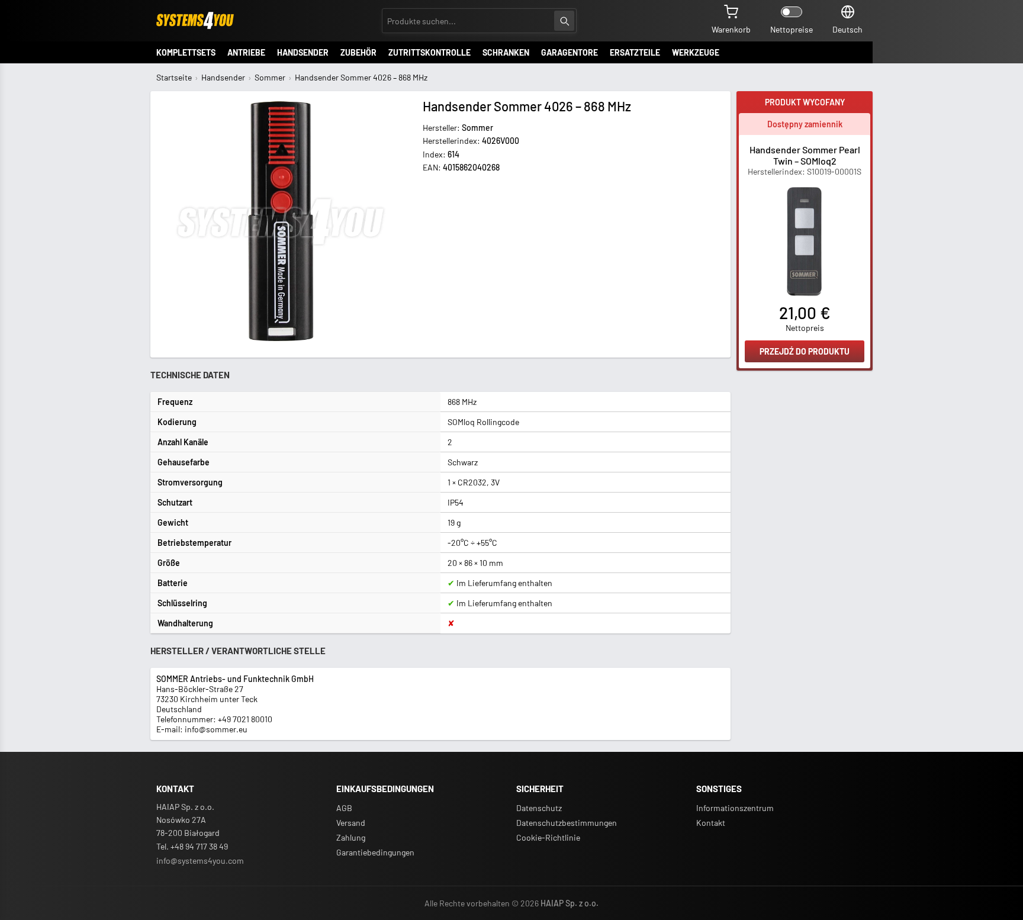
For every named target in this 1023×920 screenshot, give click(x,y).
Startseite (174, 77)
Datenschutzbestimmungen (566, 823)
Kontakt (710, 823)
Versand (350, 823)
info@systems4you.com (200, 860)
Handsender (223, 77)
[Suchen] (564, 21)
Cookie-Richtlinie (548, 837)
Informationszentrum (735, 808)
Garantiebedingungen (375, 852)
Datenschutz (539, 808)
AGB (344, 808)
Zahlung (350, 837)
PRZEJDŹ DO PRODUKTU (805, 351)
